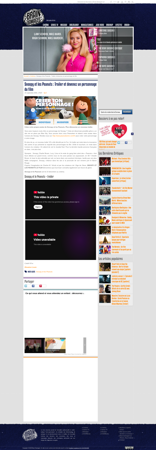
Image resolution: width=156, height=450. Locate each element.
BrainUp (109, 24)
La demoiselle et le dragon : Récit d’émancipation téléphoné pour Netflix (121, 230)
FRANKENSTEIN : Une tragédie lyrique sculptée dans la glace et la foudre (122, 171)
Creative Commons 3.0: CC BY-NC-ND (79, 448)
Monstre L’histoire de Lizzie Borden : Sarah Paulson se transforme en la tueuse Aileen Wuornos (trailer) (121, 299)
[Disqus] (61, 389)
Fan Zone (128, 29)
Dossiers (46, 32)
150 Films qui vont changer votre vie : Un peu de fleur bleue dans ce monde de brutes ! (108, 145)
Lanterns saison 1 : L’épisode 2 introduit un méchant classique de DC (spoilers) (122, 279)
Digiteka (84, 354)
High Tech (119, 36)
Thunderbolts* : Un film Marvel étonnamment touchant (122, 189)
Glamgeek (119, 32)
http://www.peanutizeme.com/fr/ (63, 136)
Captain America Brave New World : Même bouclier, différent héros (121, 200)
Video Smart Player (69, 354)
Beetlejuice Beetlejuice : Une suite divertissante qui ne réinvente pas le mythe (121, 210)
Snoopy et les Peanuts (44, 272)
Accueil (26, 76)
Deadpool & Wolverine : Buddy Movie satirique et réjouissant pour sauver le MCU (122, 220)
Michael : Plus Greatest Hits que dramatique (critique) (121, 160)
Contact (122, 440)
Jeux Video (100, 24)
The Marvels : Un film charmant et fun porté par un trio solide (121, 249)
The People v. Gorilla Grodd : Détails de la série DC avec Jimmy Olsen (121, 289)
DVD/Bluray (74, 24)
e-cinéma (46, 36)
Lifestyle (118, 24)
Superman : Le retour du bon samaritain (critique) (121, 179)
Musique (63, 24)
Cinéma (46, 24)
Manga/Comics (87, 24)
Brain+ (127, 24)
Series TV (54, 24)
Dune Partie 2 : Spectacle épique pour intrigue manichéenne (120, 240)
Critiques (47, 29)
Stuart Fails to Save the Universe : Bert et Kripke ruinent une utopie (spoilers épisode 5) (121, 268)
